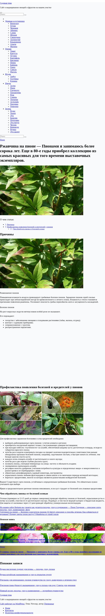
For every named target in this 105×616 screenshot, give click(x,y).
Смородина (15, 37)
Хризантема (15, 93)
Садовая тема (6, 3)
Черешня (14, 28)
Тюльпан (14, 99)
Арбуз (12, 76)
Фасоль (13, 72)
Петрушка (14, 120)
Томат (12, 51)
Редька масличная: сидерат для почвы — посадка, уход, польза (27, 569)
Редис (12, 111)
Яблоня (13, 35)
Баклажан (14, 60)
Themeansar (49, 604)
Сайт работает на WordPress (12, 604)
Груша (13, 26)
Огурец (13, 56)
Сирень (13, 97)
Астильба (14, 102)
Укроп (13, 113)
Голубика (14, 79)
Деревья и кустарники (15, 21)
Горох (12, 67)
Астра (12, 86)
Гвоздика (14, 104)
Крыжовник (15, 42)
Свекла (13, 69)
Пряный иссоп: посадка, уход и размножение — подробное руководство (31, 591)
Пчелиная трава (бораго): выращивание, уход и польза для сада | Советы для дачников (37, 585)
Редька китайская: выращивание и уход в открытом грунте (26, 574)
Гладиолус (14, 90)
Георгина (14, 106)
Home (7, 608)
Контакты (9, 610)
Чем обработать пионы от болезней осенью (29, 229)
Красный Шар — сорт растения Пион (17, 529)
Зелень (8, 109)
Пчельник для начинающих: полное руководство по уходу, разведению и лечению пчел (38, 580)
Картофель (15, 58)
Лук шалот (15, 132)
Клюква (13, 81)
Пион (12, 88)
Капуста (13, 53)
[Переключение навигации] (1, 12)
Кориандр (14, 127)
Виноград (14, 23)
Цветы (8, 83)
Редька (13, 129)
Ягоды (8, 74)
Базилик (13, 118)
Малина (13, 46)
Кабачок (13, 65)
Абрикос (14, 30)
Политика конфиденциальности (19, 613)
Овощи (8, 49)
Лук (12, 116)
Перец (13, 63)
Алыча (13, 44)
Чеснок (13, 125)
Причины (10, 225)
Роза (12, 95)
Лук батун (14, 122)
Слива (13, 33)
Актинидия (15, 40)
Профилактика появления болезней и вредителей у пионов (30, 227)
